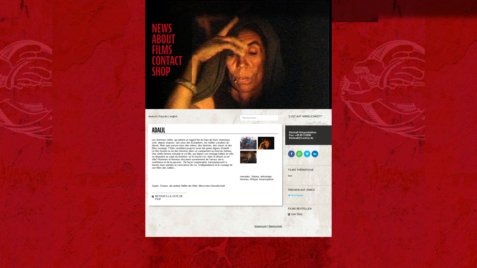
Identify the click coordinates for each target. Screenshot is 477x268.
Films (162, 50)
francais (163, 116)
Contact (167, 61)
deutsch (153, 116)
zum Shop (296, 214)
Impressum (261, 226)
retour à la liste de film (169, 197)
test (290, 175)
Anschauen (296, 195)
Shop (161, 71)
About (163, 39)
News (162, 28)
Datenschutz (275, 226)
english (173, 116)
